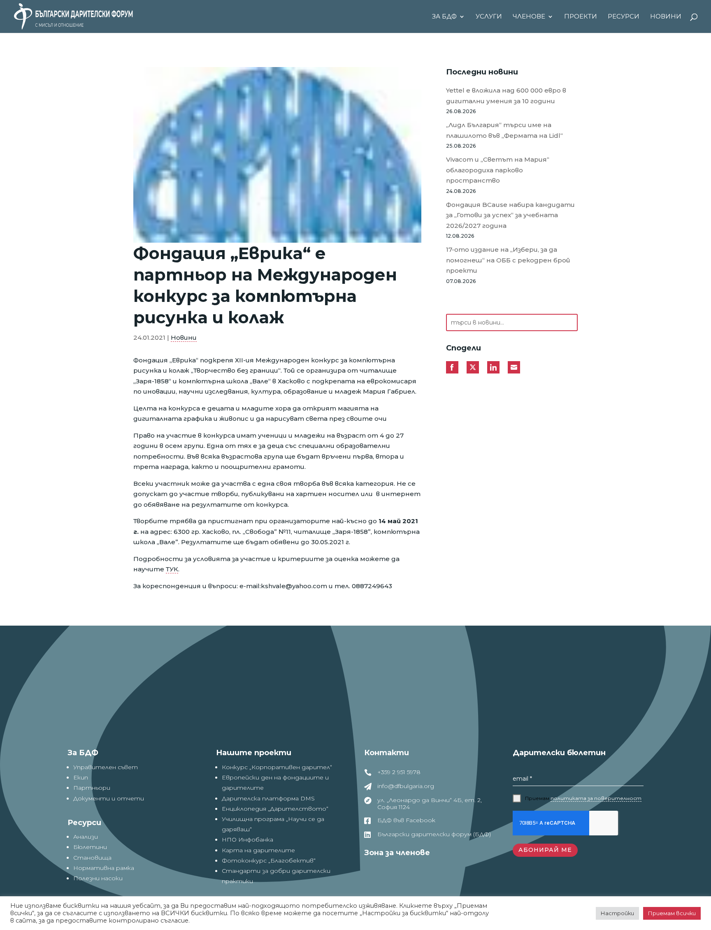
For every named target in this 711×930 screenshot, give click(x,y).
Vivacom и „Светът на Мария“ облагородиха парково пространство (497, 169)
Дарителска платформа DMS (268, 798)
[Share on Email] (514, 367)
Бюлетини (90, 847)
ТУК (172, 569)
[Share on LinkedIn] (493, 367)
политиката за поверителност (596, 798)
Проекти (580, 17)
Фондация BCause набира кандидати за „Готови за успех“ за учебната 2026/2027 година (510, 215)
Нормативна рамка (103, 868)
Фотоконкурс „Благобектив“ (269, 860)
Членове (529, 17)
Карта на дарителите (258, 850)
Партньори (91, 787)
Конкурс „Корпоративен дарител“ (277, 767)
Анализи (85, 836)
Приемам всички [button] (672, 913)
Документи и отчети (108, 798)
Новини (665, 17)
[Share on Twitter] (473, 367)
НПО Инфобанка (247, 839)
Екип (80, 777)
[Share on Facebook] (452, 367)
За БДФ (444, 17)
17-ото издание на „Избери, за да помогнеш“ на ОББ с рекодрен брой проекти (508, 260)
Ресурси (623, 17)
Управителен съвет (105, 767)
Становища (92, 857)
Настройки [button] (617, 913)
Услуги (489, 17)
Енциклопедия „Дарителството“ (275, 808)
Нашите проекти (253, 752)
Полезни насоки (98, 878)
